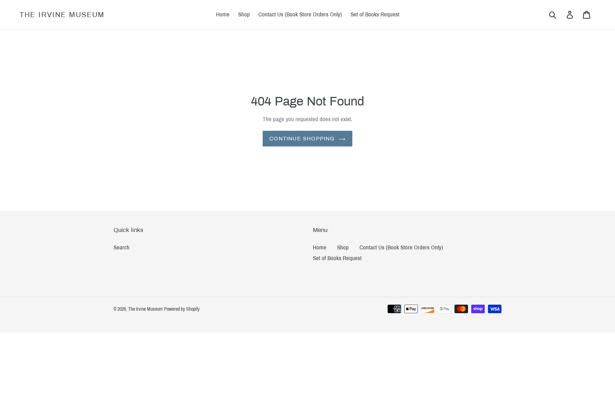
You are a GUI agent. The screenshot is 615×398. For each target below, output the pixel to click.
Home (319, 247)
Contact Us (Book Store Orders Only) (401, 247)
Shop (343, 247)
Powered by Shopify (182, 309)
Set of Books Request (337, 258)
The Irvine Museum (62, 15)
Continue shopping (302, 138)
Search (122, 247)
